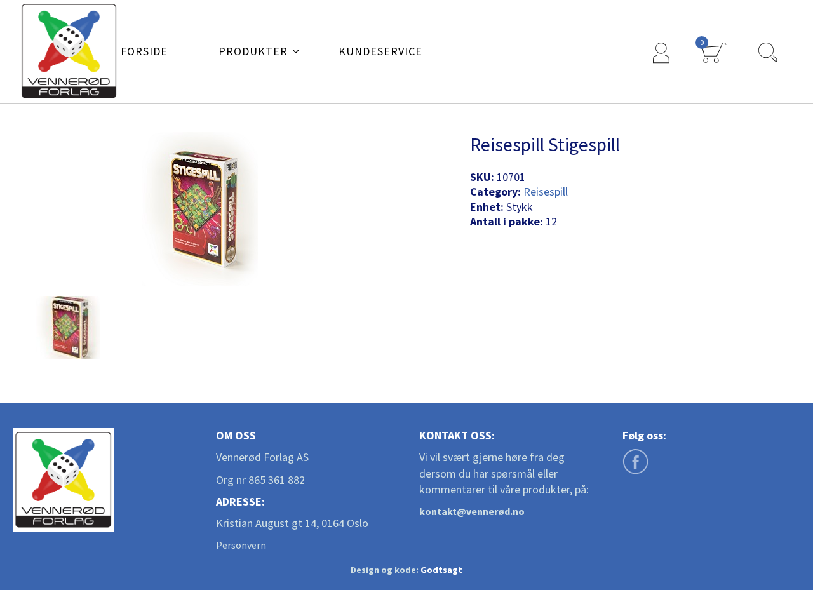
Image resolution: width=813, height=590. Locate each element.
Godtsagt (441, 569)
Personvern (241, 545)
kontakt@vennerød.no (472, 511)
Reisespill (545, 191)
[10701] (68, 327)
